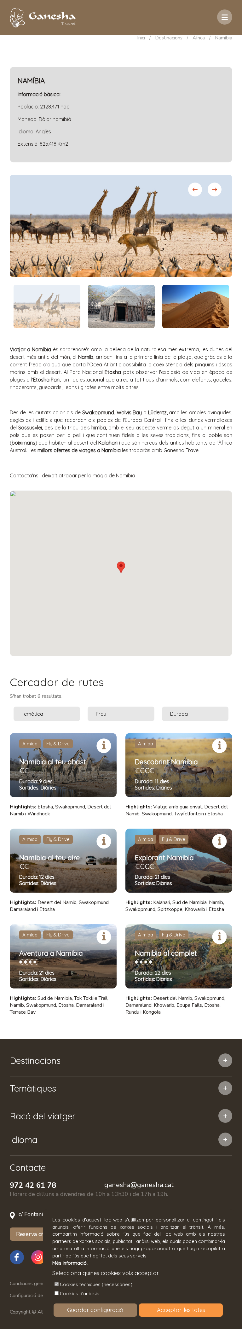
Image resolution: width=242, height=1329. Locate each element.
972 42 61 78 (33, 1185)
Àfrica (199, 38)
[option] (121, 226)
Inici (141, 38)
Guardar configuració (95, 1310)
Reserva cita (31, 1234)
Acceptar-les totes (181, 1310)
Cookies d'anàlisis (79, 1294)
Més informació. (70, 1263)
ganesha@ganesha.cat (139, 1185)
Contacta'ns (24, 475)
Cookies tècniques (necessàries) (96, 1284)
